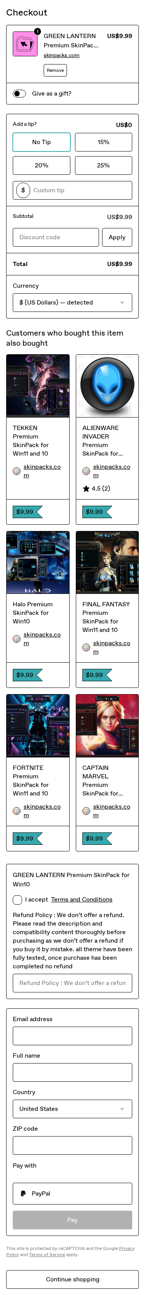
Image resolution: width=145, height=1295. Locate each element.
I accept (69, 899)
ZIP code (25, 1128)
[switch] (19, 93)
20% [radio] (41, 165)
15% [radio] (103, 142)
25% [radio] (103, 165)
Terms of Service (47, 1254)
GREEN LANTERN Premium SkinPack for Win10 (70, 45)
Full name (26, 1055)
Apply (117, 237)
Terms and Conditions (82, 899)
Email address (33, 1019)
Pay (72, 1220)
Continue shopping (72, 1279)
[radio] (72, 1193)
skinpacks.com (62, 55)
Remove (55, 70)
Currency (26, 285)
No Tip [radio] (41, 142)
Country (24, 1092)
